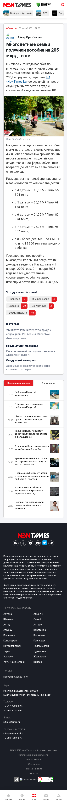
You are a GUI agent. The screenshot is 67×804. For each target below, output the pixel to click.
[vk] (16, 543)
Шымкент (8, 619)
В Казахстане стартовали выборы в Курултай (29, 405)
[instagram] (30, 543)
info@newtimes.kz (13, 733)
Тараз (6, 651)
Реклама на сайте (33, 769)
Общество (11, 28)
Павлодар (39, 640)
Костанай (39, 635)
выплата (13, 330)
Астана (7, 614)
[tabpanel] (34, 452)
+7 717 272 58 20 (12, 706)
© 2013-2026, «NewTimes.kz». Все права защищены (33, 750)
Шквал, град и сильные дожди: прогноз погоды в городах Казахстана (31, 419)
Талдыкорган (41, 646)
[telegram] (51, 543)
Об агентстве (33, 764)
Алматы (38, 614)
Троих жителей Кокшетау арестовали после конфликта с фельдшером (31, 434)
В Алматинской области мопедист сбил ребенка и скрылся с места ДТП (29, 490)
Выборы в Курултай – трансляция (26, 393)
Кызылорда (10, 640)
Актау (6, 624)
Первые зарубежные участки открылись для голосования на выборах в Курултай (32, 476)
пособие (44, 334)
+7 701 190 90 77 (12, 737)
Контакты (33, 773)
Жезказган (40, 656)
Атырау (7, 630)
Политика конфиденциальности (33, 755)
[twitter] (44, 543)
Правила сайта (33, 759)
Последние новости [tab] (18, 383)
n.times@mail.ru (11, 721)
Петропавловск (12, 646)
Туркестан (40, 651)
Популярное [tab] (48, 383)
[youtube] (38, 543)
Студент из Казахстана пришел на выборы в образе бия (32, 448)
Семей (37, 619)
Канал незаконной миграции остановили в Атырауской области (30, 353)
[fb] (23, 543)
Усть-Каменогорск (14, 662)
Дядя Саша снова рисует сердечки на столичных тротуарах (28, 367)
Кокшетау (9, 635)
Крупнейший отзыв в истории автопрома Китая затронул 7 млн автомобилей (31, 461)
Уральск (8, 656)
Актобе (38, 624)
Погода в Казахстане (15, 676)
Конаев (38, 662)
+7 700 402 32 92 (12, 710)
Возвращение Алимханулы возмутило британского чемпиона (29, 505)
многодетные (17, 338)
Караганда (40, 630)
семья (32, 334)
